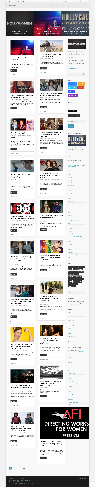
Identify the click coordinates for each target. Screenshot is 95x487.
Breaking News (72, 225)
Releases (71, 241)
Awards (69, 269)
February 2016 (71, 180)
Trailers (69, 257)
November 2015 (71, 185)
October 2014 (71, 203)
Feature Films (80, 271)
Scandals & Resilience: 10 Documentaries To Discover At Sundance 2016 (50, 299)
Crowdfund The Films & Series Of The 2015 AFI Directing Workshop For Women (51, 444)
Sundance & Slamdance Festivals (75, 279)
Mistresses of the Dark (74, 220)
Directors (80, 269)
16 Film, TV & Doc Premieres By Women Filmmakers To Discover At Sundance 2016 (22, 259)
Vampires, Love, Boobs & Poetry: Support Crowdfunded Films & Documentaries (21, 346)
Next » (24, 468)
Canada (75, 269)
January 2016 (71, 182)
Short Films (58, 179)
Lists (19, 62)
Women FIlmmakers (72, 284)
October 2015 (71, 188)
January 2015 (71, 198)
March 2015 (70, 193)
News (53, 58)
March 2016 (70, 177)
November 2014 (71, 201)
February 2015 (71, 196)
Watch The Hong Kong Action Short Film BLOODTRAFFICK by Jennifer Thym (50, 341)
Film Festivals (71, 274)
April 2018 (70, 174)
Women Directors (77, 281)
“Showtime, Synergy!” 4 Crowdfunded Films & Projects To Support (22, 135)
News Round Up (73, 239)
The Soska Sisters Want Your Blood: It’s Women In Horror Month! (49, 175)
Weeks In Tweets (73, 247)
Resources (23, 62)
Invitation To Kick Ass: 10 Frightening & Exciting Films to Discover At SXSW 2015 (21, 429)
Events (20, 99)
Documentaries (71, 271)
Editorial (69, 212)
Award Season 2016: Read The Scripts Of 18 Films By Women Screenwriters (50, 258)
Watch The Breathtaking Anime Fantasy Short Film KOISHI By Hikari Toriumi (50, 383)
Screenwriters (71, 276)
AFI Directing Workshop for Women (76, 267)
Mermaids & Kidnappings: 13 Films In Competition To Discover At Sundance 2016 (22, 301)
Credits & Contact (12, 481)
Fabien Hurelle (15, 62)
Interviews (70, 215)
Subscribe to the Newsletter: (75, 119)
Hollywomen (13, 5)
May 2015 (70, 190)
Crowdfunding (21, 139)
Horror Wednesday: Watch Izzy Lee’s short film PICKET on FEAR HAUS (21, 387)
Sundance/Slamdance (15, 182)
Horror (77, 274)
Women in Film (71, 286)
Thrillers (70, 281)
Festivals (49, 58)
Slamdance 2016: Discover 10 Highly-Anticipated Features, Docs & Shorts (22, 177)
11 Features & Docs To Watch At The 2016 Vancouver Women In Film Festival (50, 134)
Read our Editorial (72, 68)
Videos (41, 180)
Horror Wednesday (52, 179)
